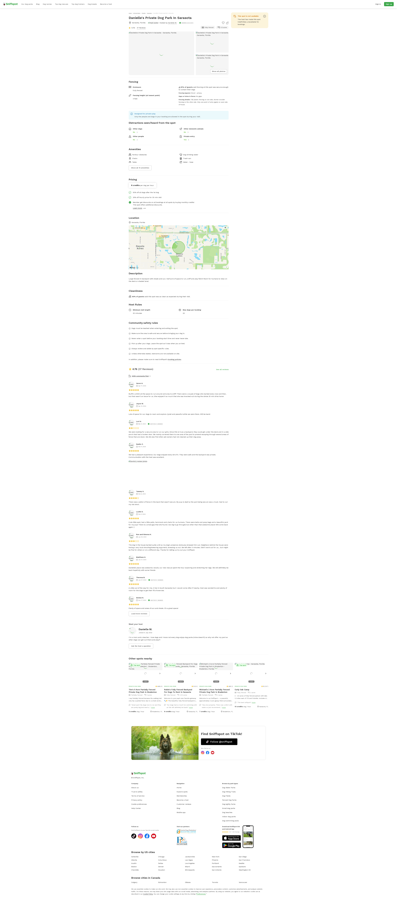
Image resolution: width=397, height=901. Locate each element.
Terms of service (137, 796)
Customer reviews (184, 804)
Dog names (47, 4)
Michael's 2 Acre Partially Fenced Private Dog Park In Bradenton (214, 690)
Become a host (106, 4)
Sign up (389, 4)
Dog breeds (92, 4)
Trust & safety (136, 792)
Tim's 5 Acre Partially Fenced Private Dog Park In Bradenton (143, 690)
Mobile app (181, 812)
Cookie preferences (139, 804)
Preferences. (201, 894)
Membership (182, 796)
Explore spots (182, 792)
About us (135, 788)
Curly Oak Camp (242, 689)
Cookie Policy (148, 894)
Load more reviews (139, 614)
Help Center (136, 808)
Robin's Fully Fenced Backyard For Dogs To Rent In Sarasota (178, 690)
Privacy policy (136, 800)
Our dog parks (27, 4)
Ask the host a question (141, 646)
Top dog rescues (61, 4)
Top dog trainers (77, 4)
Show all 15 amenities (140, 168)
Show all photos (218, 71)
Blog (37, 4)
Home (179, 788)
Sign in (378, 4)
